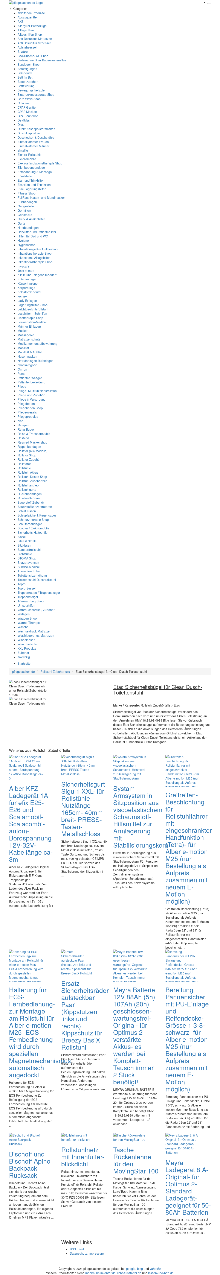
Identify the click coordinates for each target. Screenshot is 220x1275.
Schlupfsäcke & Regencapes (37, 515)
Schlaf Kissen (27, 511)
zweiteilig (24, 657)
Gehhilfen (24, 210)
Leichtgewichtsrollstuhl (33, 309)
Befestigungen (27, 69)
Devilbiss (24, 120)
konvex (22, 296)
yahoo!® (155, 1268)
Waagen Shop (27, 618)
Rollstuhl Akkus (28, 472)
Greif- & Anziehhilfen (32, 219)
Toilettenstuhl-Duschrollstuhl (37, 579)
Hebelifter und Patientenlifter (37, 232)
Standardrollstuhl (29, 549)
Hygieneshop (26, 245)
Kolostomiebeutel (29, 292)
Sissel (22, 537)
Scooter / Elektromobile (33, 528)
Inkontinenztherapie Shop (35, 262)
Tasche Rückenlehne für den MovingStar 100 (136, 1160)
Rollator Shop (27, 455)
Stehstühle (25, 554)
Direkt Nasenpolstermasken (36, 129)
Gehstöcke (25, 215)
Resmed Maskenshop (32, 442)
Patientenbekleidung (31, 382)
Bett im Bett (25, 77)
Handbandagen (28, 227)
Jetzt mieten (26, 270)
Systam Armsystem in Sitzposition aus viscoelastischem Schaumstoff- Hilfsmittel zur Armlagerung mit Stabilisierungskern (140, 816)
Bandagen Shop (29, 64)
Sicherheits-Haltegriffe (32, 532)
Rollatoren (25, 464)
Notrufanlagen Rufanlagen (35, 361)
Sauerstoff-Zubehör (31, 502)
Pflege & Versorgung (32, 399)
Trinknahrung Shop (31, 601)
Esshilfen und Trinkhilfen (34, 184)
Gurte (21, 223)
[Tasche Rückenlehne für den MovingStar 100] (130, 1137)
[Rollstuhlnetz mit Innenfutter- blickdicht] (78, 1137)
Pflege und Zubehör (31, 395)
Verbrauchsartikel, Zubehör (36, 610)
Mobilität (23, 348)
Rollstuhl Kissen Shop (32, 476)
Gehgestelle (26, 206)
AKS (20, 21)
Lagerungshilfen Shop (32, 305)
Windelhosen (26, 640)
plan (20, 421)
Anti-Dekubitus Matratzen (35, 38)
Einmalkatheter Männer (33, 146)
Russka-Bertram (29, 498)
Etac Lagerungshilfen (32, 189)
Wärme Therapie (29, 622)
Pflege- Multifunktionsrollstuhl (37, 391)
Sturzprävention (28, 562)
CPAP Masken (27, 111)
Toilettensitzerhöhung (32, 575)
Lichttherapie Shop (30, 318)
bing (140, 1268)
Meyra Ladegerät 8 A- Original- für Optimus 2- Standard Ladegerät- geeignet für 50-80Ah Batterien (188, 1187)
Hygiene (23, 240)
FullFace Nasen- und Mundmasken (42, 197)
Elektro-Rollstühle (29, 154)
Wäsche (23, 627)
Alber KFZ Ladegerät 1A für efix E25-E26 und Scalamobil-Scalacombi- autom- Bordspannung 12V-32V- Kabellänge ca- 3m (31, 824)
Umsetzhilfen (26, 605)
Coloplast (24, 103)
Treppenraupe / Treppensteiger (39, 592)
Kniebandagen (27, 279)
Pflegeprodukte (28, 416)
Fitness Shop (26, 193)
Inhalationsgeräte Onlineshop (38, 249)
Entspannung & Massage (35, 172)
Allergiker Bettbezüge (32, 26)
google (130, 1268)
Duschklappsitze (29, 133)
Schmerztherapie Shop (33, 519)
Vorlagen (24, 614)
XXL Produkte (27, 648)
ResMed (23, 438)
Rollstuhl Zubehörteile (32, 481)
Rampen (23, 425)
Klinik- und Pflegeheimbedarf (37, 275)
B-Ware (23, 51)
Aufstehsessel (27, 47)
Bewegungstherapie (31, 90)
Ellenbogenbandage (31, 167)
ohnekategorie (27, 365)
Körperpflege (26, 288)
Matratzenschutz (29, 339)
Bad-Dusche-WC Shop (33, 56)
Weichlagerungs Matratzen (36, 635)
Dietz (21, 124)
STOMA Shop (27, 558)
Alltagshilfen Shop (30, 34)
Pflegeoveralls (27, 412)
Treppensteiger (28, 597)
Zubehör (23, 652)
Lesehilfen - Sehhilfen (32, 313)
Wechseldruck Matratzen (34, 631)
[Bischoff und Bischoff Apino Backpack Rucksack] (26, 1139)
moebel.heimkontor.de (100, 1273)
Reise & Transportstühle (34, 434)
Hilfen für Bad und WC (33, 236)
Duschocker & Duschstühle (36, 137)
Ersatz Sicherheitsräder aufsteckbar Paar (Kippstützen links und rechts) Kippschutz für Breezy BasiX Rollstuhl (85, 1015)
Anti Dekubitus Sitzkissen (35, 43)
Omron (22, 369)
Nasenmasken (27, 356)
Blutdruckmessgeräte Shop (36, 94)
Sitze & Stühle (27, 541)
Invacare (23, 266)
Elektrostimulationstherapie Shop (40, 163)
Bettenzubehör (28, 81)
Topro (22, 584)
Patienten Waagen (30, 378)
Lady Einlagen (27, 300)
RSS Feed (77, 1249)
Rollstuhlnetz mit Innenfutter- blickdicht (82, 1156)
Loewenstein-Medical (32, 322)
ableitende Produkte (31, 13)
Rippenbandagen (29, 446)
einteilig (23, 150)
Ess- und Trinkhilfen (31, 180)
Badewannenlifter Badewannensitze (42, 60)
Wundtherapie (27, 644)
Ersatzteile (25, 176)
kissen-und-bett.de (161, 1273)
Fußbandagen (27, 202)
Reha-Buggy (26, 429)
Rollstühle (24, 468)
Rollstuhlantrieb (28, 485)
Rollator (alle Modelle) (32, 451)
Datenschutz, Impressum (87, 1253)
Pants (21, 373)
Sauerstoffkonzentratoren (35, 507)
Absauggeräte (27, 17)
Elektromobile (27, 159)
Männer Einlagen (29, 326)
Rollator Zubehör (29, 459)
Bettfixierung (26, 86)
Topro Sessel (26, 588)
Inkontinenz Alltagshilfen (34, 257)
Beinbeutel (25, 73)
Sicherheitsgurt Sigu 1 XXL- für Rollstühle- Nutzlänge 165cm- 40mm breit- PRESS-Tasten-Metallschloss (83, 808)
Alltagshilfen (26, 30)
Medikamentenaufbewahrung (37, 343)
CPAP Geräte (27, 107)
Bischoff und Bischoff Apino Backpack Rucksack (29, 1164)
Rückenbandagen (30, 494)
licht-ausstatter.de (129, 1273)
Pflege (22, 386)
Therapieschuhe (29, 571)
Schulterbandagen (30, 524)
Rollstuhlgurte (27, 489)
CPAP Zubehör (28, 116)
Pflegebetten (26, 403)
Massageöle (26, 335)
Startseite (24, 663)
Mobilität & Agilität (30, 352)
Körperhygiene (28, 283)
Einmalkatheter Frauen (33, 142)
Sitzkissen (24, 545)
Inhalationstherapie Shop (35, 253)
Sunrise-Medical (29, 567)
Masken (23, 330)
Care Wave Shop (29, 99)
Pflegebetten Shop (30, 408)
